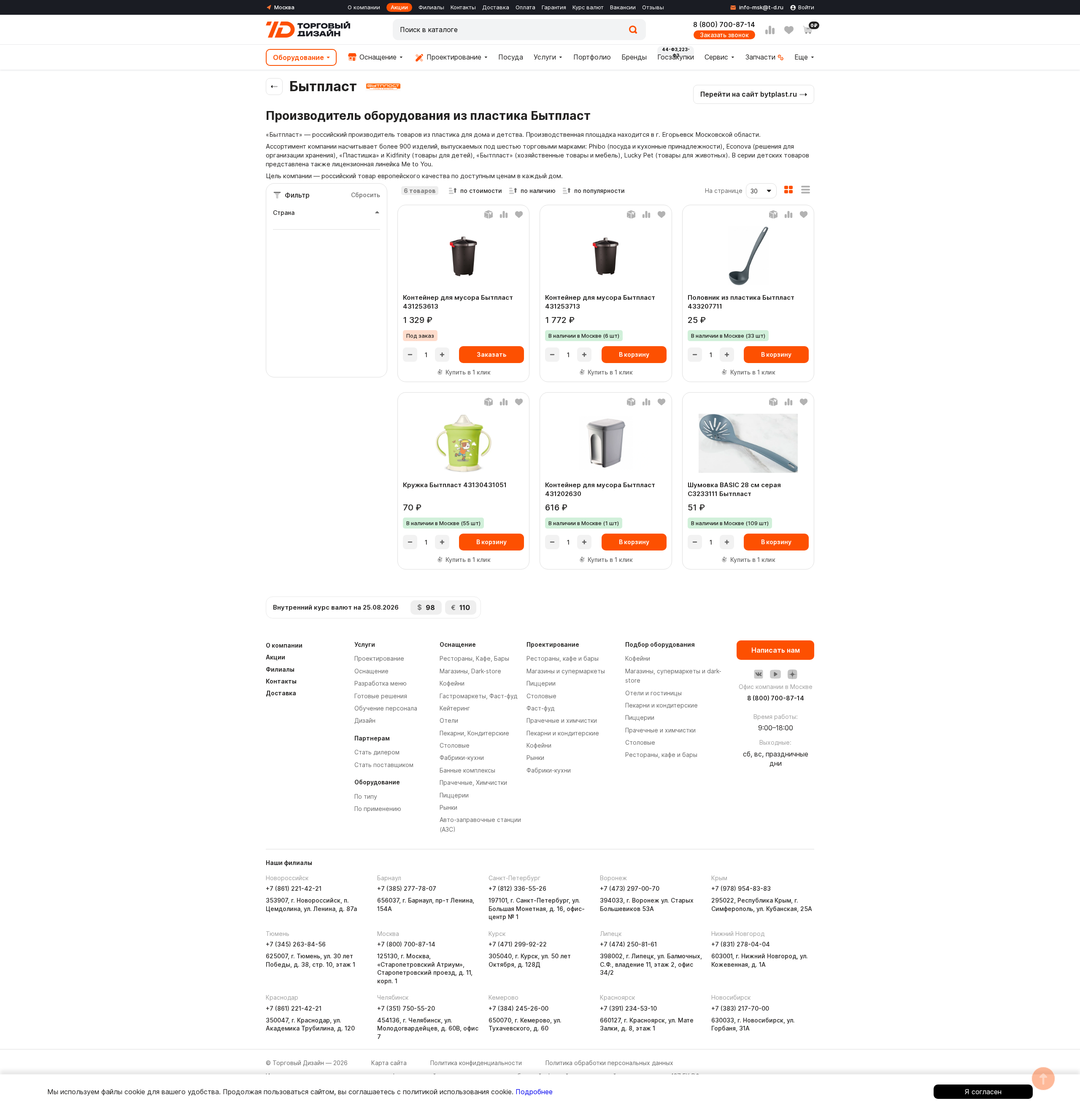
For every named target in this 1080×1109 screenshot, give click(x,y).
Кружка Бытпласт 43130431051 (455, 485)
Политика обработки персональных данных (609, 1062)
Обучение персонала (385, 708)
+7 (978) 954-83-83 (741, 888)
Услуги (545, 57)
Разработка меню (380, 683)
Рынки (448, 807)
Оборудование (298, 57)
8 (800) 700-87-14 (724, 24)
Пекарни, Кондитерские (474, 733)
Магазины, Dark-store (470, 671)
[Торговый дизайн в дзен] (792, 674)
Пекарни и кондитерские (562, 733)
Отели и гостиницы (653, 693)
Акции (399, 7)
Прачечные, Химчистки (473, 782)
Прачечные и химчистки (561, 720)
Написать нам (775, 650)
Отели (449, 720)
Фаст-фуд (540, 708)
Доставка (495, 7)
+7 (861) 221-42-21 (293, 888)
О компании (364, 7)
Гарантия (554, 7)
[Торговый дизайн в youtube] (775, 674)
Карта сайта (389, 1062)
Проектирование (452, 57)
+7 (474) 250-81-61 (628, 944)
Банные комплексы (467, 770)
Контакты (463, 7)
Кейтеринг (455, 708)
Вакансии (623, 7)
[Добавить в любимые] (519, 214)
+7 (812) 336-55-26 (517, 888)
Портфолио (592, 57)
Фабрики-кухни (462, 757)
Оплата (525, 7)
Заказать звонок (724, 34)
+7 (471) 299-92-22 (518, 944)
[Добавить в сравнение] (504, 214)
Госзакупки (675, 57)
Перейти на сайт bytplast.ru (748, 94)
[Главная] (308, 29)
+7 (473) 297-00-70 (629, 888)
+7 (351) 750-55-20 (406, 1008)
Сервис (716, 57)
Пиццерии (454, 795)
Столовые (455, 745)
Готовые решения (380, 696)
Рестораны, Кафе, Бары (474, 658)
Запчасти (760, 57)
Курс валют (588, 7)
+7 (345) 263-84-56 (296, 944)
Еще (801, 57)
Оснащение (377, 57)
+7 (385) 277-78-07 (406, 888)
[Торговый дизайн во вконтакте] (758, 674)
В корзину (634, 354)
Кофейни (452, 683)
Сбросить (365, 194)
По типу (365, 796)
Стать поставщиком (383, 764)
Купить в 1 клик (468, 372)
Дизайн (364, 720)
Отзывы (653, 7)
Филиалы (431, 7)
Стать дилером (377, 752)
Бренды (634, 57)
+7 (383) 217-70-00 (740, 1008)
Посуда (510, 57)
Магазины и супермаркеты (565, 671)
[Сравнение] (770, 30)
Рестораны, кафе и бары (562, 658)
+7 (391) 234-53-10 (628, 1008)
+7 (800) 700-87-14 (406, 944)
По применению (377, 808)
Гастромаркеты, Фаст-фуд (478, 696)
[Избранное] (789, 30)
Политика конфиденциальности (476, 1062)
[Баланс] (488, 214)
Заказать (491, 354)
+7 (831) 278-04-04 (740, 944)
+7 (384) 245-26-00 (518, 1008)
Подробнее (534, 1091)
